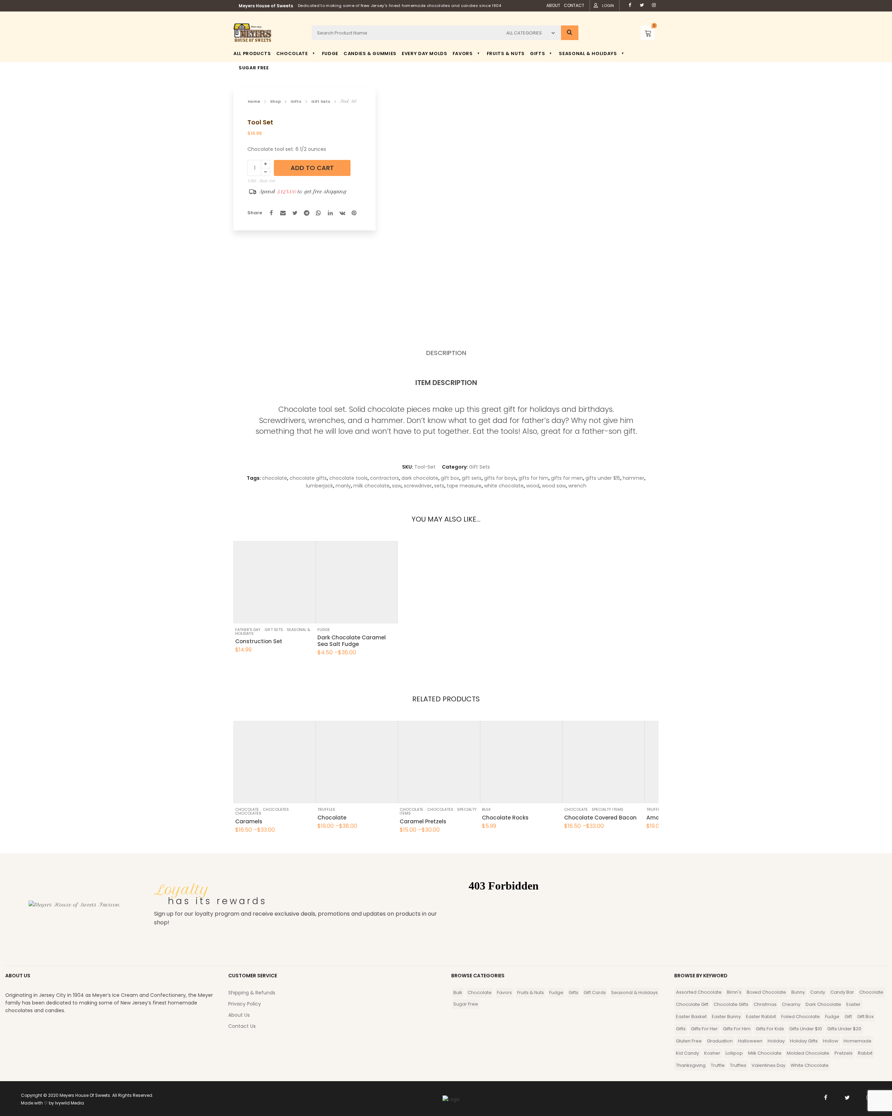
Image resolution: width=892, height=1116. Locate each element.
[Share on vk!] (342, 213)
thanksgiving (691, 1065)
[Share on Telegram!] (306, 213)
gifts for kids (770, 1028)
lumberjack (319, 485)
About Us (239, 1014)
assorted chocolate (699, 992)
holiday (776, 1041)
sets (439, 485)
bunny (798, 992)
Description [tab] (446, 352)
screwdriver (418, 485)
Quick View (258, 614)
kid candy (687, 1053)
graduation (720, 1041)
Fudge (323, 629)
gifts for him (533, 478)
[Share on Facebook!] (271, 213)
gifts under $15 (602, 478)
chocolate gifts (308, 478)
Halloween (750, 1041)
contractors (384, 478)
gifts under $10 (805, 1028)
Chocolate (247, 809)
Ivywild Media (69, 1103)
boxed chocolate (766, 992)
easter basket (691, 1016)
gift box (450, 478)
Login (608, 5)
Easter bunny (726, 1016)
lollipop (734, 1053)
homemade (857, 1041)
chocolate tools (348, 478)
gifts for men (567, 478)
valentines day (768, 1065)
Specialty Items (607, 809)
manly (343, 485)
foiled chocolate (800, 1016)
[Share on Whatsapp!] (318, 213)
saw (396, 485)
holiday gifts (804, 1041)
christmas (765, 1004)
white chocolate (504, 485)
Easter (853, 1004)
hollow (830, 1041)
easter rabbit (761, 1016)
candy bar (842, 992)
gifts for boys (500, 478)
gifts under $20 (844, 1028)
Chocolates (276, 809)
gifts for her (704, 1028)
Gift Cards (595, 992)
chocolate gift (692, 1004)
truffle (718, 1065)
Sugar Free (465, 1004)
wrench (577, 485)
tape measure (464, 485)
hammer (633, 478)
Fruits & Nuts (530, 992)
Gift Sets (320, 101)
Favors (504, 992)
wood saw (554, 485)
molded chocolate (808, 1053)
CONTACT (574, 5)
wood (532, 485)
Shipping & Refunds (251, 992)
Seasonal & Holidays (634, 992)
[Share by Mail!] (283, 213)
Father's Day (248, 629)
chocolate (274, 478)
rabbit (865, 1053)
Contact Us (242, 1026)
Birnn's (734, 992)
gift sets (472, 478)
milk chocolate (371, 485)
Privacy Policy (244, 1003)
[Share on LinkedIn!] (330, 213)
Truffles (326, 809)
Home (254, 101)
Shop (275, 101)
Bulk (486, 809)
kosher (712, 1053)
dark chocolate (419, 478)
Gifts (296, 101)
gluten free (689, 1041)
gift (848, 1016)
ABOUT (553, 5)
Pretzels (844, 1053)
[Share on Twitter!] (295, 213)
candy (817, 992)
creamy (791, 1004)
